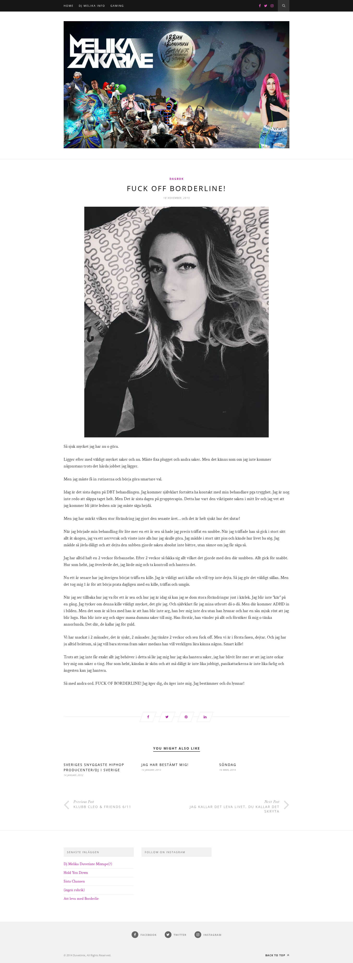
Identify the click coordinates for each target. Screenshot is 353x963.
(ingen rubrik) (74, 890)
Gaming (117, 5)
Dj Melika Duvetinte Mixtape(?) (88, 864)
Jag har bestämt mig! (165, 764)
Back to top (275, 955)
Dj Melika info (92, 5)
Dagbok (177, 178)
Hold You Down (76, 872)
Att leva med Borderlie (81, 898)
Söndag (227, 764)
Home (68, 5)
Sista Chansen (74, 881)
